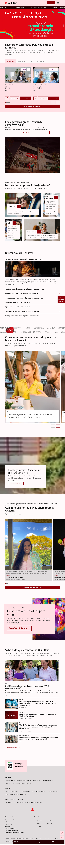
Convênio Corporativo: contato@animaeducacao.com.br (14, 832)
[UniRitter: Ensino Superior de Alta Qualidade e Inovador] (11, 3)
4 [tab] (8, 103)
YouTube (39, 828)
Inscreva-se (51, 2)
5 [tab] (9, 103)
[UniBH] (57, 329)
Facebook (39, 821)
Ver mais (13, 99)
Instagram (49, 821)
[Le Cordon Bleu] (23, 329)
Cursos (7, 793)
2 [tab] (6, 103)
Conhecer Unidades (15, 484)
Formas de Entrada (25, 793)
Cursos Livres (40, 62)
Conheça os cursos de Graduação (31, 108)
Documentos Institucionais (22, 782)
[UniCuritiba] (54, 333)
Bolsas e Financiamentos (38, 793)
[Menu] (58, 2)
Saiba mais (54, 842)
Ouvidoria (7, 785)
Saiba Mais (26, 134)
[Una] (42, 333)
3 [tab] (7, 103)
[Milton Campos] (19, 333)
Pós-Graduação (22, 62)
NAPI (23, 804)
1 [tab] (5, 103)
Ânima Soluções (9, 796)
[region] (32, 85)
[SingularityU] (31, 333)
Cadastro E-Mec (9, 782)
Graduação (10, 62)
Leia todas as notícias (11, 749)
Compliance (35, 782)
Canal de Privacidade (46, 782)
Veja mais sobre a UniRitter (31, 589)
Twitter (48, 824)
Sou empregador (20, 796)
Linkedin (39, 824)
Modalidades (14, 793)
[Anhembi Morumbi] (46, 329)
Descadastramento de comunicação (22, 785)
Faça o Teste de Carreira (18, 630)
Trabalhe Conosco (52, 793)
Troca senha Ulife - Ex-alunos (34, 804)
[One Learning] (34, 329)
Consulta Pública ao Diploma (12, 804)
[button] (53, 103)
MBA (31, 62)
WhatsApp (8, 823)
